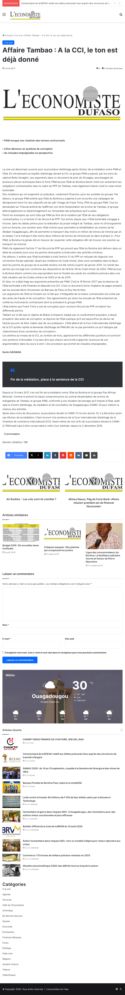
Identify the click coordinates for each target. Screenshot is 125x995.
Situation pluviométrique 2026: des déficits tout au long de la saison (60, 865)
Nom (5, 625)
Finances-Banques (11, 937)
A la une (18, 35)
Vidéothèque (9, 975)
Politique (6, 948)
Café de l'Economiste (13, 905)
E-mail (6, 638)
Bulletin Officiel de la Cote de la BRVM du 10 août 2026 (53, 826)
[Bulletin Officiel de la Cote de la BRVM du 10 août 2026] (11, 831)
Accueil (8, 35)
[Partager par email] (86, 455)
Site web (69, 638)
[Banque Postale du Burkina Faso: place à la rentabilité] (11, 787)
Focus (5, 942)
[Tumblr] (55, 455)
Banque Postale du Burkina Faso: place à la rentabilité (52, 782)
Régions (6, 959)
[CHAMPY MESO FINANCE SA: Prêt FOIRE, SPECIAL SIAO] (11, 744)
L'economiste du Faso (57, 989)
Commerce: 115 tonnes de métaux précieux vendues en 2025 (56, 855)
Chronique (7, 910)
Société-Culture (10, 964)
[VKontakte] (78, 455)
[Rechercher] (121, 15)
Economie (7, 926)
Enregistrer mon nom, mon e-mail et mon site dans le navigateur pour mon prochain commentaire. (56, 652)
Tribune (6, 969)
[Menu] (4, 15)
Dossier (6, 921)
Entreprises (8, 932)
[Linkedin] (47, 455)
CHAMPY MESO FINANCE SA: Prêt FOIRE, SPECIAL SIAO (53, 739)
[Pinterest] (63, 455)
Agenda (6, 894)
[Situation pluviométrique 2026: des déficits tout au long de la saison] (11, 870)
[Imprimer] (94, 455)
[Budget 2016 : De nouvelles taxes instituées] (20, 532)
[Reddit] (71, 455)
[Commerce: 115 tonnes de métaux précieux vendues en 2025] (11, 858)
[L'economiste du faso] (25, 14)
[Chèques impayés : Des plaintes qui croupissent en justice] (62, 533)
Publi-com (7, 953)
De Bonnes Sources (12, 916)
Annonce (7, 899)
